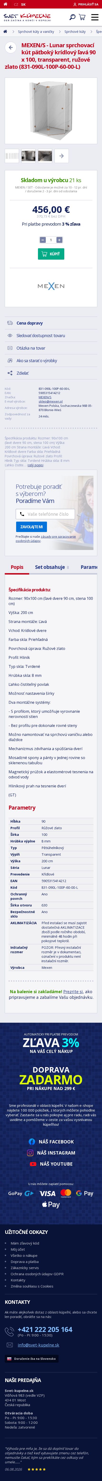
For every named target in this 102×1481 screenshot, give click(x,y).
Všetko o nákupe (24, 1255)
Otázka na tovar (31, 348)
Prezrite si (73, 991)
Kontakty (18, 1280)
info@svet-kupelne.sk (38, 1345)
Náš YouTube (56, 1164)
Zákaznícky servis (25, 1267)
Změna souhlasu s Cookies (32, 1286)
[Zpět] (11, 47)
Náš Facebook (56, 1141)
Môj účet (18, 1249)
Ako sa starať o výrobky (37, 360)
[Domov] (7, 4)
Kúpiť (55, 254)
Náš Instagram (56, 1153)
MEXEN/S (45, 397)
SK (23, 4)
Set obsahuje (52, 567)
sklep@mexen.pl (51, 401)
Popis (17, 567)
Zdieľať (22, 373)
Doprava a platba (25, 1261)
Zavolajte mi (31, 526)
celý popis (35, 465)
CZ (16, 4)
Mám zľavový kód (25, 1243)
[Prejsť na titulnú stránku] (27, 17)
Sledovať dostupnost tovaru (41, 335)
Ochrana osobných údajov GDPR (37, 1273)
